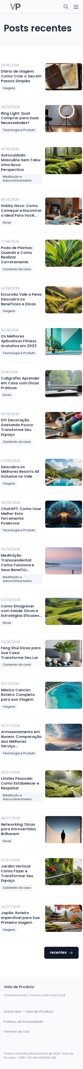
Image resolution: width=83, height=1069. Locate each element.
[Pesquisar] (66, 7)
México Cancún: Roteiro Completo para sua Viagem (18, 694)
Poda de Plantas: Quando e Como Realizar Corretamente (17, 255)
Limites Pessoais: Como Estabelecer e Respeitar (20, 783)
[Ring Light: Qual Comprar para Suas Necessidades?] (63, 118)
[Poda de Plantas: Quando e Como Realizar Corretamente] (63, 253)
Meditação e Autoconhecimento (17, 178)
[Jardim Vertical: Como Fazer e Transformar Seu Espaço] (63, 871)
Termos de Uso (17, 1031)
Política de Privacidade (23, 1021)
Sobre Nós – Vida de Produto (28, 1011)
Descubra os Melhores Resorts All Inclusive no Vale (20, 471)
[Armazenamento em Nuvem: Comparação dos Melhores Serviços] (63, 737)
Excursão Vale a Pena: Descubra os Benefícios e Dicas (21, 299)
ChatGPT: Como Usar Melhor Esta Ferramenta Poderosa (21, 516)
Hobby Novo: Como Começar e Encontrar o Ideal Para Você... (21, 210)
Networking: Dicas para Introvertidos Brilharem (18, 829)
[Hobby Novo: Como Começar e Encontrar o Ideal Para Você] (63, 211)
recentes (58, 952)
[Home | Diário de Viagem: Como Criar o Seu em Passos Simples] (21, 6)
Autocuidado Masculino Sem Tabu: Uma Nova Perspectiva (21, 162)
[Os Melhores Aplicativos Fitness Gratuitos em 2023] (63, 341)
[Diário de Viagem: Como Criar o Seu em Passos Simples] (63, 76)
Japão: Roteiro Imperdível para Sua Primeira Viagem (20, 917)
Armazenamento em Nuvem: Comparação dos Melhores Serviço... (21, 739)
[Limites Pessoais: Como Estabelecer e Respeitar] (63, 783)
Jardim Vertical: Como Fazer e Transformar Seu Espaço (17, 873)
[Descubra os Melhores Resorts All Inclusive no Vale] (63, 472)
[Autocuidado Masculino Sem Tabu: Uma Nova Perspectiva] (63, 160)
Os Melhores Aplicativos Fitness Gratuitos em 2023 (18, 341)
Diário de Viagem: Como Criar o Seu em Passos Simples (21, 76)
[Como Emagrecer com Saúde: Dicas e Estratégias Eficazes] (63, 611)
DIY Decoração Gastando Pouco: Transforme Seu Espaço (17, 427)
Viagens (9, 88)
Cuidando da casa (17, 269)
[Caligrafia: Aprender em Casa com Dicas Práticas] (63, 383)
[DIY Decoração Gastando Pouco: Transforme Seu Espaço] (63, 425)
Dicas (7, 222)
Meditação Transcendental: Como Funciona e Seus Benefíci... (17, 562)
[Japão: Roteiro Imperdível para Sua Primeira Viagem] (63, 918)
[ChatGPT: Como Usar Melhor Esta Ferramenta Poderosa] (63, 514)
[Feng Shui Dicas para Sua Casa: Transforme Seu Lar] (63, 653)
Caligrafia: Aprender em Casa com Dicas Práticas (20, 383)
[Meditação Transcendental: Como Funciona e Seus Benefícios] (63, 560)
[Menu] (76, 7)
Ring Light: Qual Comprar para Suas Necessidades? (20, 118)
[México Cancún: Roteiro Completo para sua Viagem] (63, 695)
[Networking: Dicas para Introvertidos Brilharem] (63, 829)
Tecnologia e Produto (19, 130)
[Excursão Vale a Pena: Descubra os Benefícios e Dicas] (63, 299)
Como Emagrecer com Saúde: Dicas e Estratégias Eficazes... (21, 611)
